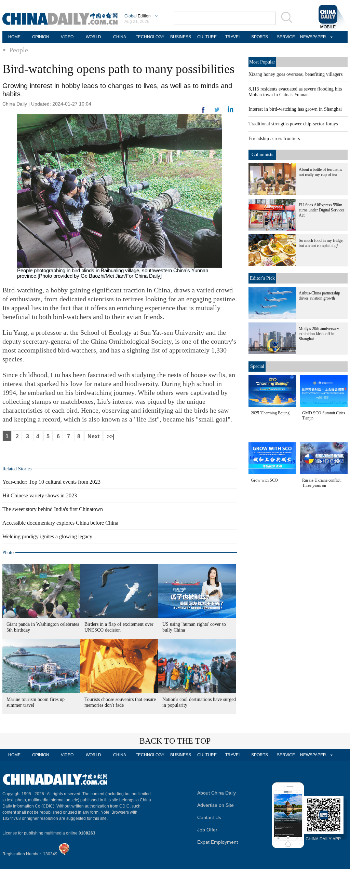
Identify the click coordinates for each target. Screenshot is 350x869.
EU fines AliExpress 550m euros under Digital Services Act (322, 210)
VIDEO (67, 37)
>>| (110, 436)
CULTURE (207, 37)
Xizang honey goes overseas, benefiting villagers (295, 74)
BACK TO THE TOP (175, 740)
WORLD (93, 37)
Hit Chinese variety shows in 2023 (39, 495)
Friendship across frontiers (274, 138)
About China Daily (216, 793)
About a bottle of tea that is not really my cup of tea (320, 172)
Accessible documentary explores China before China (60, 523)
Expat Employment (217, 842)
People (18, 50)
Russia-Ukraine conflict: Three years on (321, 483)
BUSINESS (180, 37)
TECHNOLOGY (150, 37)
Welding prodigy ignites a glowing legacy (47, 536)
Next (93, 436)
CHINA (119, 37)
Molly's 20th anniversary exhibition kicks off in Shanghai (319, 333)
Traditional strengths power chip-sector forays (293, 123)
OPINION (40, 37)
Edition (137, 16)
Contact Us (209, 817)
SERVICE (286, 37)
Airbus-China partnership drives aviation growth (319, 296)
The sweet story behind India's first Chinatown (52, 509)
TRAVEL (233, 37)
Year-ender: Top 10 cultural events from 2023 (51, 482)
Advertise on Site (215, 805)
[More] (203, 112)
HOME (14, 37)
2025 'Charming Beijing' (270, 413)
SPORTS (259, 37)
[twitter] (230, 111)
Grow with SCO (264, 480)
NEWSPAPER (312, 37)
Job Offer (207, 829)
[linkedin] (217, 111)
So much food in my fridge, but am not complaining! (321, 243)
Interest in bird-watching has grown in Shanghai (295, 109)
